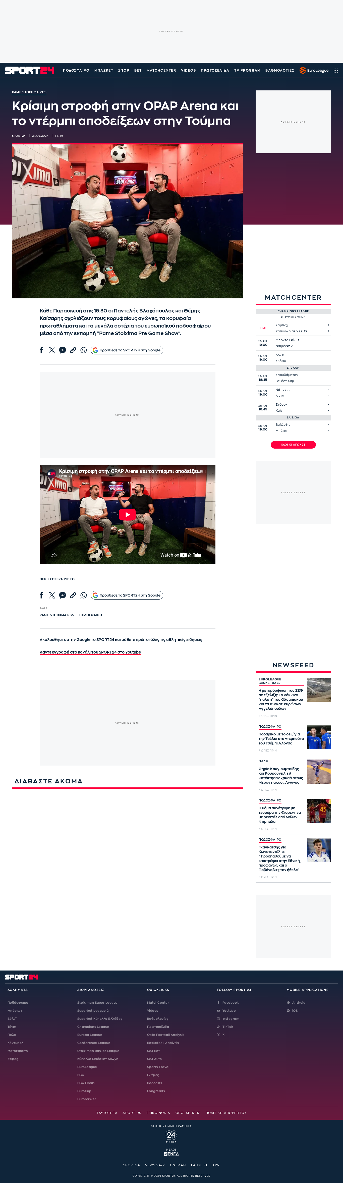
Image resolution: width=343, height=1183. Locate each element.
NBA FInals (86, 1083)
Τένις (12, 1026)
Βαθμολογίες (157, 1018)
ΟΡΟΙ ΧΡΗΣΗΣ (188, 1112)
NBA (80, 1075)
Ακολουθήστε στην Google (65, 640)
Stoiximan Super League (97, 1002)
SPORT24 (131, 1165)
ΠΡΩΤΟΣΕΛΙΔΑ (215, 70)
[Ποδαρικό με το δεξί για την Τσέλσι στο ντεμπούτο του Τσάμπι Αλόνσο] (319, 737)
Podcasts (154, 1083)
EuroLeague (87, 1066)
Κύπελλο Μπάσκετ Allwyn (98, 1058)
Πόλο (12, 1034)
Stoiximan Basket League (98, 1050)
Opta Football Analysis (165, 1034)
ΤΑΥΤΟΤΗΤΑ (107, 1112)
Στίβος (13, 1058)
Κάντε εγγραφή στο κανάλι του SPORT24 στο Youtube (90, 652)
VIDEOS (188, 70)
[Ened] (171, 1153)
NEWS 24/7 (155, 1165)
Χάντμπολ (16, 1042)
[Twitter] (51, 350)
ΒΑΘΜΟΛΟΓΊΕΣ (279, 70)
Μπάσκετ (103, 70)
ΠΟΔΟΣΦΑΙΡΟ (270, 726)
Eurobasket (86, 1099)
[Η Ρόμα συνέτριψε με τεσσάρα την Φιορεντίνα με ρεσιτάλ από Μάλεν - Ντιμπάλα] (319, 811)
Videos (152, 1010)
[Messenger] (62, 350)
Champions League (93, 1026)
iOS (295, 1010)
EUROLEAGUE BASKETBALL (270, 681)
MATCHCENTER (161, 70)
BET (138, 70)
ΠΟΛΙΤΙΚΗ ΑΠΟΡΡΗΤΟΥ (226, 1112)
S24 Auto (154, 1058)
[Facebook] (41, 350)
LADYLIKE (199, 1165)
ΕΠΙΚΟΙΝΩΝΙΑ (158, 1112)
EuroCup (84, 1091)
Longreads (156, 1091)
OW (216, 1165)
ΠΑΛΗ (263, 761)
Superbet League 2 (92, 1010)
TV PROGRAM (247, 70)
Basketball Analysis (163, 1042)
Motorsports (18, 1050)
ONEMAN (178, 1165)
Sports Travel (158, 1066)
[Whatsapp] (83, 350)
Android (298, 1002)
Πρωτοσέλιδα (158, 1026)
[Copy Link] (73, 350)
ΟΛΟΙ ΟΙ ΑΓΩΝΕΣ (293, 445)
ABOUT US (132, 1112)
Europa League (89, 1034)
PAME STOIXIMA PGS (57, 615)
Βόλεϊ (12, 1018)
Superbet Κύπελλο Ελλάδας (100, 1018)
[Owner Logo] (171, 1136)
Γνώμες (153, 1075)
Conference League (93, 1042)
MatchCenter (158, 1002)
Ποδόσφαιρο (76, 70)
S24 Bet (153, 1050)
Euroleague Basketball (312, 70)
